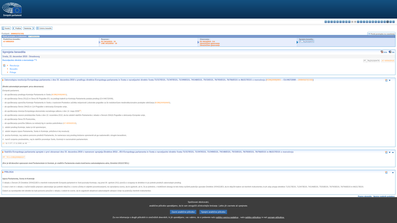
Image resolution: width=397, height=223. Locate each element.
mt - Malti (370, 22)
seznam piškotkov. (276, 217)
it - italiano (358, 22)
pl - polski (376, 22)
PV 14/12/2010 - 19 (108, 41)
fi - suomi (390, 22)
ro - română (382, 22)
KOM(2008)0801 (273, 80)
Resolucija (14, 65)
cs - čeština (331, 22)
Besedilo (14, 69)
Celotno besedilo (45, 28)
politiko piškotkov (253, 217)
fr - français (349, 22)
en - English (346, 22)
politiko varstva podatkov (227, 217)
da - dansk (334, 22)
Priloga (13, 72)
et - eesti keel (340, 22)
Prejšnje (18, 28)
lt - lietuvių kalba (364, 22)
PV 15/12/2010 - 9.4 (207, 41)
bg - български (326, 22)
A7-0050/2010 (8, 41)
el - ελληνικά (343, 22)
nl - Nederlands (373, 22)
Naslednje (27, 28)
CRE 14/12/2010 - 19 (109, 43)
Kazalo (7, 28)
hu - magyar (367, 22)
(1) (3, 143)
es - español (329, 22)
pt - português (379, 22)
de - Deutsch (337, 22)
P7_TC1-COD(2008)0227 (14, 157)
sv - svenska (393, 22)
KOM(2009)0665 (162, 103)
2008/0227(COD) (17, 34)
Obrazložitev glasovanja (210, 43)
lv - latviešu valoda (361, 22)
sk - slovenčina (385, 22)
